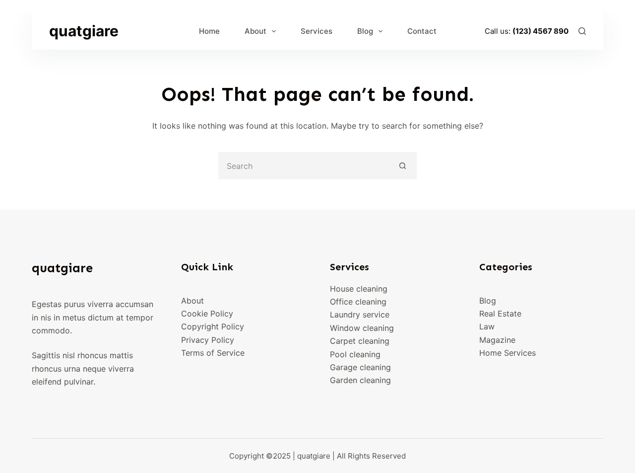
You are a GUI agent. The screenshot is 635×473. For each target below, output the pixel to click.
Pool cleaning (355, 354)
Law (487, 326)
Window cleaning (362, 328)
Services (316, 31)
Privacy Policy (207, 340)
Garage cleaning (360, 367)
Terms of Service (213, 353)
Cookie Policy (207, 313)
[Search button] (403, 165)
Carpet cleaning (359, 341)
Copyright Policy (212, 326)
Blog (365, 31)
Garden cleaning (360, 380)
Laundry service (359, 314)
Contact (422, 31)
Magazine (497, 340)
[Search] (582, 31)
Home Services (507, 353)
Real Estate (500, 313)
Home (209, 31)
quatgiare (84, 31)
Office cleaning (358, 302)
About (255, 31)
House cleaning (358, 289)
